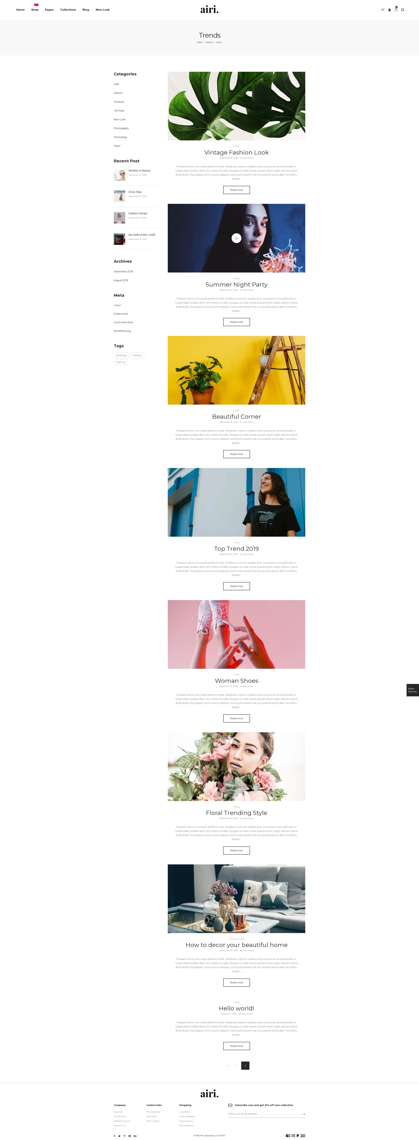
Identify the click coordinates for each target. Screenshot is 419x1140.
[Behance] (135, 1136)
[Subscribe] (302, 1114)
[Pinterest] (124, 1136)
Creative (137, 355)
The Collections (153, 1112)
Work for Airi (120, 1125)
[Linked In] (130, 1136)
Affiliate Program (122, 1121)
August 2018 (121, 280)
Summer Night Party (237, 284)
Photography (121, 128)
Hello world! (236, 1008)
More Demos (412, 690)
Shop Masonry (186, 1121)
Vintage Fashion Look (236, 152)
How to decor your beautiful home (237, 944)
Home (199, 42)
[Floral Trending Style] (236, 766)
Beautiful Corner (236, 416)
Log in (117, 305)
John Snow (247, 158)
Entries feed (121, 313)
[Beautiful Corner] (236, 370)
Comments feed (123, 322)
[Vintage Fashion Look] (236, 106)
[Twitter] (119, 1136)
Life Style (119, 110)
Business (121, 355)
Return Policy (152, 1121)
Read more (236, 189)
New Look (120, 119)
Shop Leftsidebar (187, 1116)
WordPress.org (122, 331)
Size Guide (151, 1116)
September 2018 (123, 271)
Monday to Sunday (139, 170)
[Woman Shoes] (236, 634)
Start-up (121, 362)
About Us (118, 1112)
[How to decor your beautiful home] (236, 898)
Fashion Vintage (137, 213)
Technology (120, 137)
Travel (117, 146)
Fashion (118, 93)
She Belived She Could (141, 234)
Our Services (120, 1116)
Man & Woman (186, 1125)
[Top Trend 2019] (236, 502)
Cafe (116, 84)
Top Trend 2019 (236, 548)
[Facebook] (114, 1136)
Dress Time (135, 192)
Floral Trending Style (236, 812)
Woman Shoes (236, 680)
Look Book (184, 1112)
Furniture (232, 939)
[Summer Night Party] (236, 238)
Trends (209, 42)
